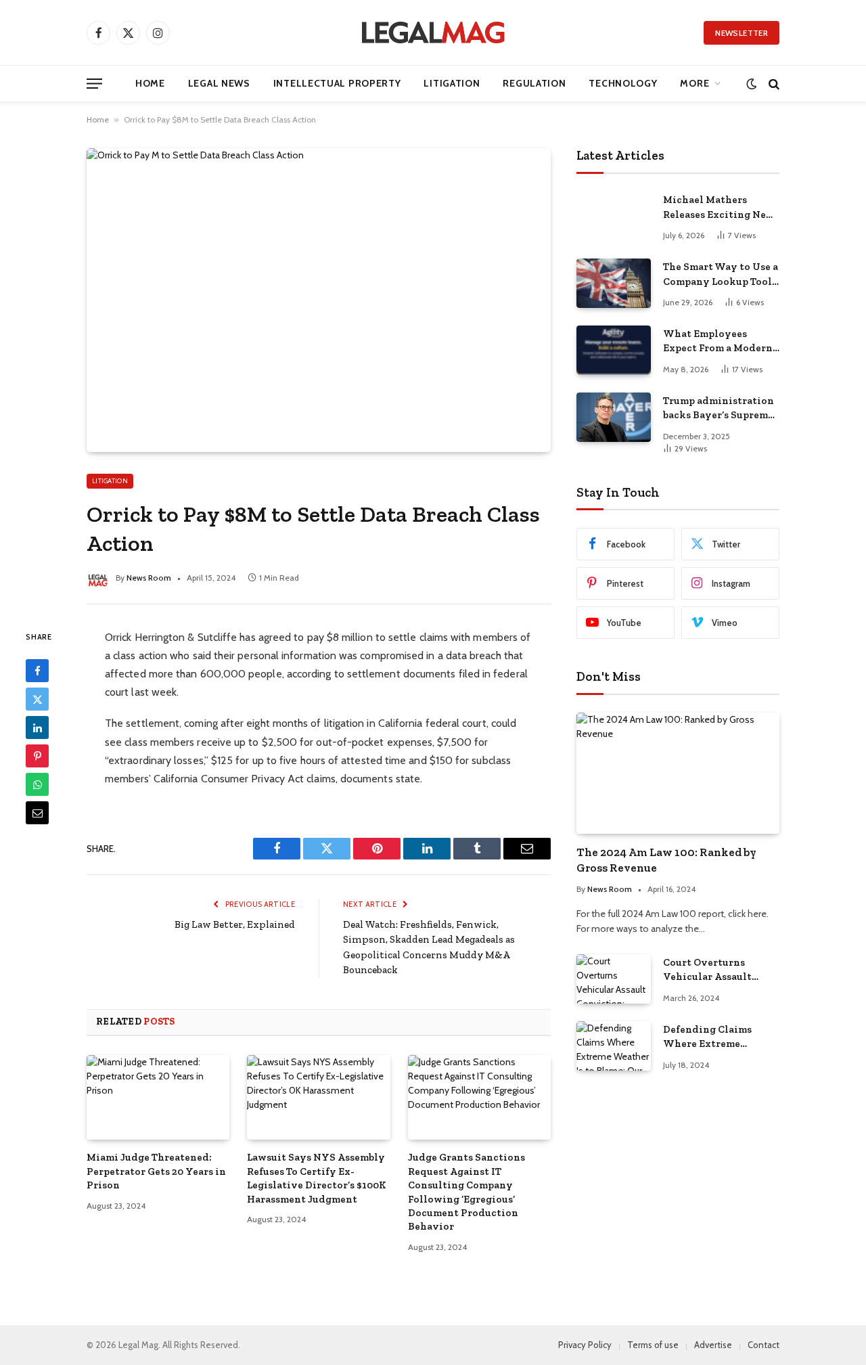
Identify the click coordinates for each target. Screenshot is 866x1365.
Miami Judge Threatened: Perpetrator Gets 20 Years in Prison (156, 1171)
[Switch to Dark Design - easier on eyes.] (751, 83)
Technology (623, 83)
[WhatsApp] (37, 784)
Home (150, 83)
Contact (763, 1344)
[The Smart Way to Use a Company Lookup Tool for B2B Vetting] (613, 283)
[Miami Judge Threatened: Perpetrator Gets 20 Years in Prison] (158, 1097)
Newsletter (741, 33)
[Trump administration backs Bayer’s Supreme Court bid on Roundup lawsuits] (613, 417)
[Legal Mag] (433, 32)
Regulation (534, 83)
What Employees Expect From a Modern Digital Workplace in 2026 (718, 342)
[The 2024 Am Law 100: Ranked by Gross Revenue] (677, 773)
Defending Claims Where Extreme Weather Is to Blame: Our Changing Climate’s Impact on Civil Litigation (714, 1037)
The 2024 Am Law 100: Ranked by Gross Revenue (666, 859)
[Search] (772, 83)
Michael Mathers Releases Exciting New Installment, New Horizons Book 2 (719, 208)
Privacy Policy (585, 1344)
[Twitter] (37, 699)
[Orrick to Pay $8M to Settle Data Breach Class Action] (319, 299)
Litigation (452, 83)
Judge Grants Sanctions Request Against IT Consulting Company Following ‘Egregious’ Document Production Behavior (466, 1191)
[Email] (37, 812)
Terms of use (653, 1344)
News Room (149, 578)
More (694, 83)
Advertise (713, 1344)
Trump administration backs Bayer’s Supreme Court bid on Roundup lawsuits (718, 409)
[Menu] (94, 83)
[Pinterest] (37, 755)
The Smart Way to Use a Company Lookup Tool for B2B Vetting (720, 275)
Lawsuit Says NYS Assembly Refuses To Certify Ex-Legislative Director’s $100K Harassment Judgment (316, 1178)
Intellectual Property (337, 83)
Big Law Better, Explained (235, 924)
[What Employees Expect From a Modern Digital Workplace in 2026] (613, 350)
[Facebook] (37, 670)
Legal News (219, 83)
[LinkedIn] (37, 727)
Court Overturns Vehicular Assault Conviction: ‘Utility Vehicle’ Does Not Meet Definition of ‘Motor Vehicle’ (720, 970)
